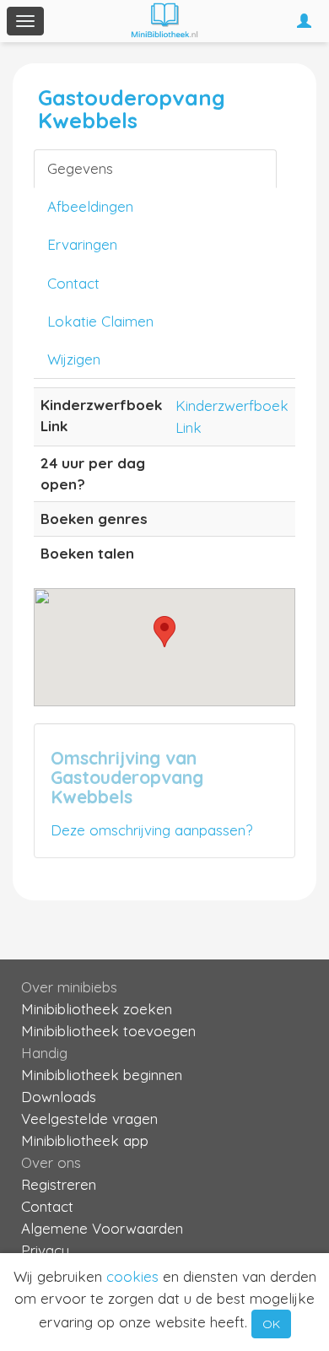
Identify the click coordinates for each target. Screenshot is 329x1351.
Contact (73, 283)
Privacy (45, 1250)
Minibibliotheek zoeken (96, 1009)
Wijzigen (73, 359)
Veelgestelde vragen (89, 1118)
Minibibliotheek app (84, 1140)
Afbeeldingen (90, 206)
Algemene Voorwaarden (102, 1228)
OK (271, 1324)
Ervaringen (82, 244)
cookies (132, 1276)
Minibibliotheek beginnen (101, 1075)
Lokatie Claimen (100, 321)
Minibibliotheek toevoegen (108, 1031)
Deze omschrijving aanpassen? (151, 830)
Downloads (58, 1096)
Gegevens (80, 168)
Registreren (58, 1184)
